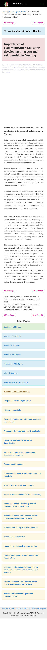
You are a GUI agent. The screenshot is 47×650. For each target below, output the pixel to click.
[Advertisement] (23, 98)
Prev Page (10, 23)
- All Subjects (10, 373)
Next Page (37, 23)
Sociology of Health (17, 12)
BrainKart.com (20, 3)
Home (4, 12)
